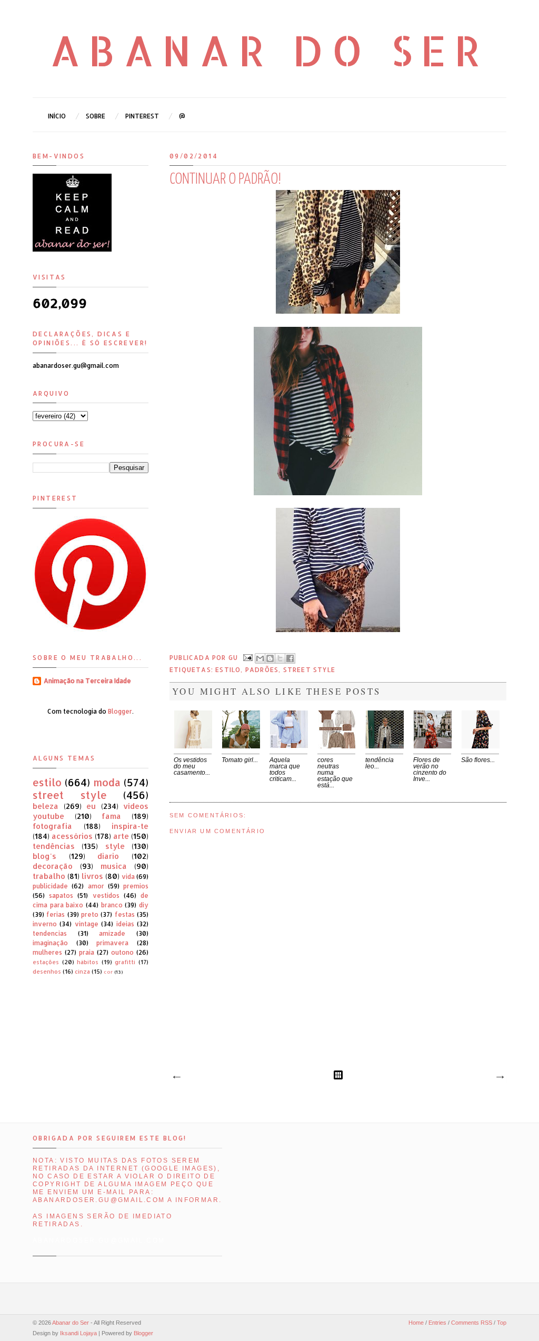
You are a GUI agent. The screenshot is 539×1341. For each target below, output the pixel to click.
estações (46, 962)
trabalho (49, 876)
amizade (112, 933)
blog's (44, 856)
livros (92, 876)
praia (86, 952)
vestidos (106, 895)
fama (111, 816)
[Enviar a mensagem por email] (260, 658)
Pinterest (142, 116)
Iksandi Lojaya (78, 1333)
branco (112, 905)
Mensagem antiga (499, 1077)
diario (108, 856)
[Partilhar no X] (280, 658)
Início (57, 116)
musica (114, 866)
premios (135, 886)
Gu (234, 657)
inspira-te (130, 826)
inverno (45, 924)
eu (91, 806)
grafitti (125, 962)
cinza (82, 971)
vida (128, 876)
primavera (112, 943)
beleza (45, 806)
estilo (228, 670)
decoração (53, 866)
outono (122, 952)
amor (96, 886)
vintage (86, 924)
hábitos (87, 962)
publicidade (50, 886)
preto (89, 914)
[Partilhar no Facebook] (290, 658)
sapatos (61, 895)
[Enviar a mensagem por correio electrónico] (247, 657)
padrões (261, 670)
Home (416, 1322)
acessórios (72, 836)
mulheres (47, 952)
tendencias (50, 933)
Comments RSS (471, 1322)
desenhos (47, 971)
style (115, 846)
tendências (54, 846)
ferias (55, 914)
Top (501, 1322)
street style (309, 670)
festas (125, 914)
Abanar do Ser (270, 50)
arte (121, 836)
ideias (125, 924)
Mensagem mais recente (176, 1077)
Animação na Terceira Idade (87, 681)
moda (107, 782)
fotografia (52, 826)
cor (108, 971)
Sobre (95, 116)
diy (143, 905)
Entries (437, 1322)
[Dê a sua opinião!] (270, 658)
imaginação (50, 943)
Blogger (120, 711)
